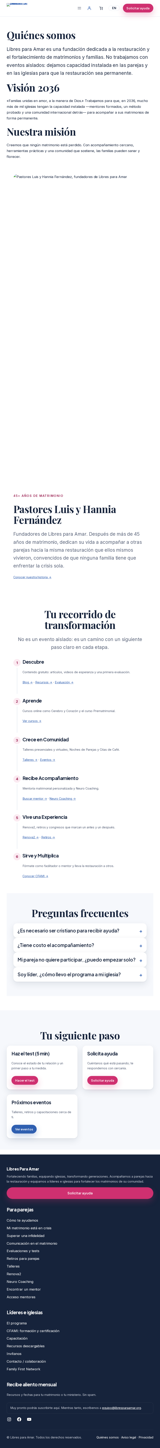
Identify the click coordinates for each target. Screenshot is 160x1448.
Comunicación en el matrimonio (32, 1243)
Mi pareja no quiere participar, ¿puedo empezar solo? (77, 960)
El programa (17, 1323)
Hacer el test (25, 1080)
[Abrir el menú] (79, 8)
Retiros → (48, 837)
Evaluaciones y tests (23, 1251)
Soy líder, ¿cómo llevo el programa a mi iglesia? (69, 974)
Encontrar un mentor (24, 1289)
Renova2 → (30, 837)
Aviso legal (128, 1437)
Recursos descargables (26, 1346)
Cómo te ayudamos (22, 1220)
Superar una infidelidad (25, 1236)
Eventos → (47, 759)
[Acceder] (89, 8)
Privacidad (146, 1437)
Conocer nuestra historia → (32, 577)
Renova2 (14, 1274)
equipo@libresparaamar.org (121, 1408)
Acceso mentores (21, 1297)
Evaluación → (64, 682)
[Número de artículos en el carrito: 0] (101, 8)
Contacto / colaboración (26, 1361)
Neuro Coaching (20, 1282)
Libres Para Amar (23, 1169)
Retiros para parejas (23, 1258)
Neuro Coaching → (62, 798)
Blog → (27, 682)
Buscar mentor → (34, 798)
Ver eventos (24, 1129)
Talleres (13, 1266)
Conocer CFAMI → (35, 876)
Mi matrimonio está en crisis (29, 1228)
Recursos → (43, 682)
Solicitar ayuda (138, 8)
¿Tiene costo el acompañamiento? (56, 945)
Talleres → (30, 759)
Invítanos (14, 1354)
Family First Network (23, 1369)
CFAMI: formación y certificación (33, 1331)
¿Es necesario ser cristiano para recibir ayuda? (68, 930)
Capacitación (17, 1338)
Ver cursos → (31, 721)
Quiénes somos (107, 1437)
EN (114, 8)
